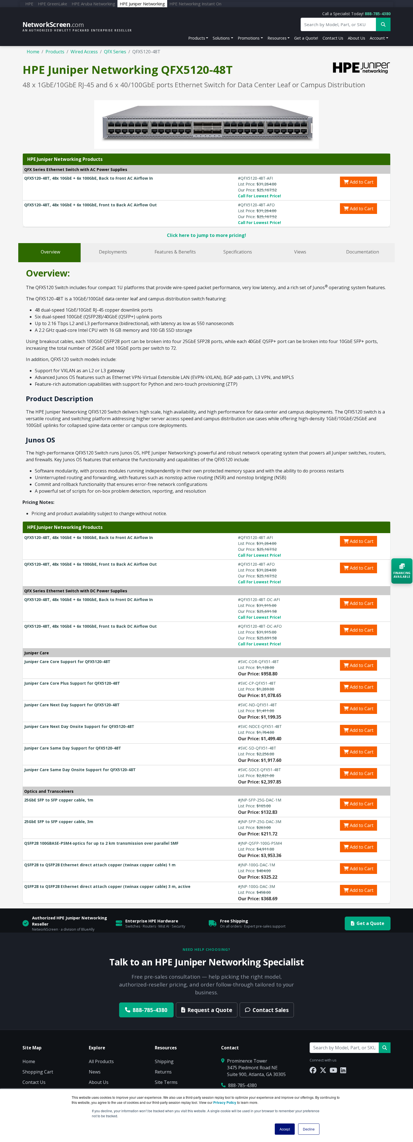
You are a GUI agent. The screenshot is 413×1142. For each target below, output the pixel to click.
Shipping (164, 1061)
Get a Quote (370, 923)
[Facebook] (313, 1070)
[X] (323, 1070)
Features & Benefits (175, 252)
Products (196, 38)
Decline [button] (309, 1129)
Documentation (362, 252)
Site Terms (166, 1082)
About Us (356, 38)
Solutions (221, 38)
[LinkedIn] (343, 1070)
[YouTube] (333, 1070)
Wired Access (84, 52)
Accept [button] (285, 1129)
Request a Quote (209, 1009)
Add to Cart (361, 182)
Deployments (113, 252)
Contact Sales (271, 1009)
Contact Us (333, 38)
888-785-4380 (378, 13)
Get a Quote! (306, 38)
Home (33, 52)
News (95, 1072)
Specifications (237, 252)
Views (300, 252)
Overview (50, 252)
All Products (101, 1061)
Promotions (249, 38)
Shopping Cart (37, 1072)
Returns (163, 1072)
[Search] (385, 1047)
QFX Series (115, 52)
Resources (277, 38)
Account (377, 38)
